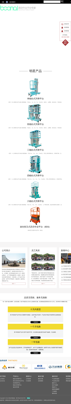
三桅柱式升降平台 (35, 150)
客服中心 (54, 387)
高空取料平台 (16, 383)
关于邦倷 (3, 376)
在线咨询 (66, 24)
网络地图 (68, 381)
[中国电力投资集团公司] (39, 366)
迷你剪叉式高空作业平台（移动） (35, 227)
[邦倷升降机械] (18, 8)
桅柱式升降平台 (17, 378)
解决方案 (41, 376)
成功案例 (40, 381)
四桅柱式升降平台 (35, 175)
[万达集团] (55, 366)
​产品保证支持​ (55, 381)
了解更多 (35, 322)
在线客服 (66, 27)
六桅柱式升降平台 (35, 201)
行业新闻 (28, 381)
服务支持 (55, 376)
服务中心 (54, 383)
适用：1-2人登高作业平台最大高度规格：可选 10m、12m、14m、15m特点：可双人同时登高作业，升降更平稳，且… (35, 153)
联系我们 (68, 378)
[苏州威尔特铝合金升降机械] (7, 366)
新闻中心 (29, 376)
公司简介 (2, 378)
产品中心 (16, 376)
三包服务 (54, 391)
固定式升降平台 (17, 385)
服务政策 (54, 393)
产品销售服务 (55, 378)
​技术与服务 (55, 385)
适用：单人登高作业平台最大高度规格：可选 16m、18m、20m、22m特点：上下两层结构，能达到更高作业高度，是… (35, 204)
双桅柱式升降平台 (35, 124)
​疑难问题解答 (55, 389)
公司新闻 (28, 378)
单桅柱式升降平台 (35, 99)
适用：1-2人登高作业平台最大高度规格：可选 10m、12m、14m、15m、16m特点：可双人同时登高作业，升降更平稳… (35, 179)
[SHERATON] (23, 366)
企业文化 (2, 381)
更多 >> (13, 283)
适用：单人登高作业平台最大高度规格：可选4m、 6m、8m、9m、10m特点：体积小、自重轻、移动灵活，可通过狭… (35, 102)
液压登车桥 (16, 387)
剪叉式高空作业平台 (18, 381)
